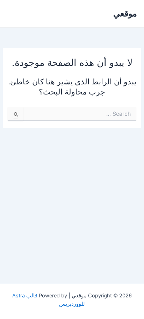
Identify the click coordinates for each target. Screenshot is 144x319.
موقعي (125, 13)
